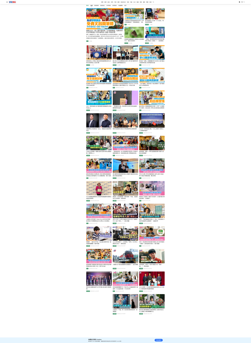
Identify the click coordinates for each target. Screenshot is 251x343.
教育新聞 (96, 5)
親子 (125, 5)
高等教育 (114, 5)
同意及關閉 (158, 340)
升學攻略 (108, 5)
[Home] (12, 2)
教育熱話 (102, 5)
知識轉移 (120, 5)
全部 (91, 5)
